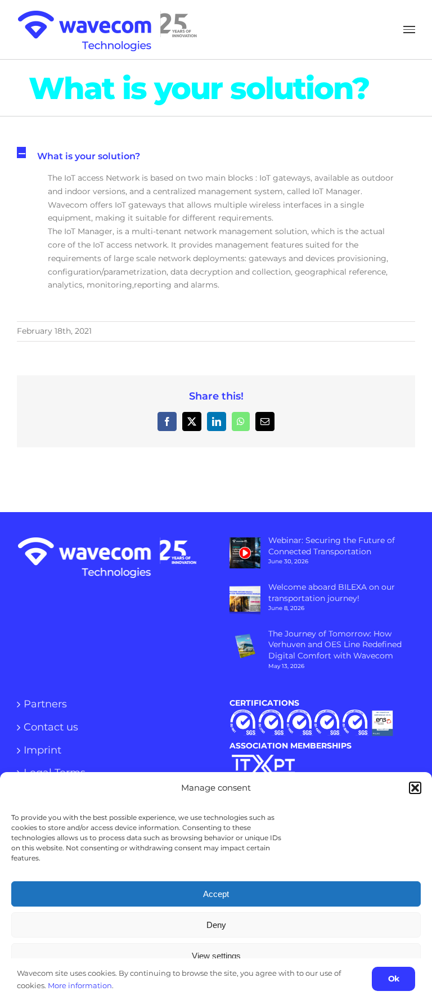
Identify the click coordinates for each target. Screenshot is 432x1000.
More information (80, 985)
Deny (216, 925)
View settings (216, 956)
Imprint (42, 750)
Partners (45, 704)
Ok (393, 979)
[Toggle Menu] (409, 29)
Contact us (51, 727)
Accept (216, 894)
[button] (415, 787)
